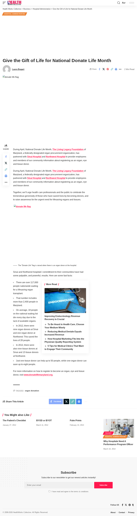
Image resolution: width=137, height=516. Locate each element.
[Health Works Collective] (14, 3)
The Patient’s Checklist (14, 420)
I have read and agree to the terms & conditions (70, 492)
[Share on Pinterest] (108, 69)
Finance (108, 433)
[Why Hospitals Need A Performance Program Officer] (118, 428)
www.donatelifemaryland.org (38, 375)
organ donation (32, 391)
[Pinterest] (129, 505)
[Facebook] (122, 505)
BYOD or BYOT (44, 420)
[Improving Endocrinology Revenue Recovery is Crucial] (65, 300)
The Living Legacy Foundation (68, 149)
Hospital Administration (14, 14)
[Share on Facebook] (99, 69)
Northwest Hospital (55, 157)
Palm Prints (75, 420)
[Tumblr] (133, 505)
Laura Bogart (18, 69)
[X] (126, 505)
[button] (5, 3)
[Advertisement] (68, 36)
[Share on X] (103, 69)
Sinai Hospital (34, 157)
